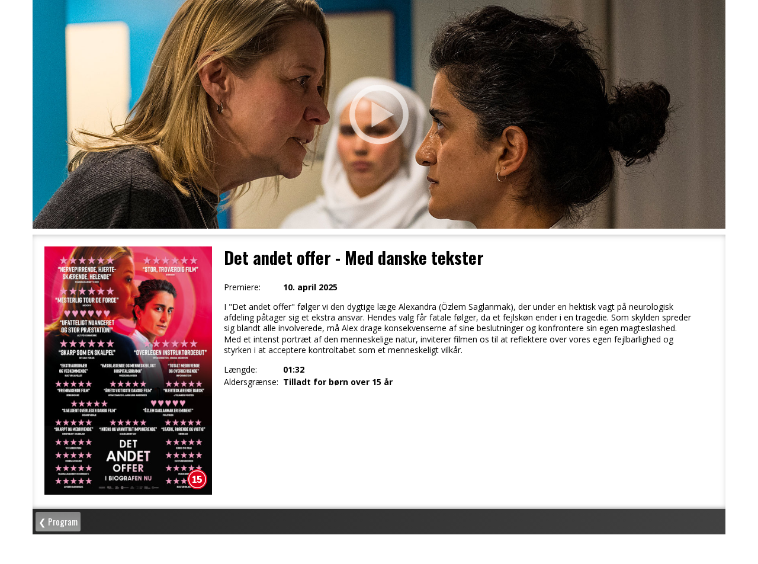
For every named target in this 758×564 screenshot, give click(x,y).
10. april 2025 (310, 287)
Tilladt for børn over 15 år (338, 382)
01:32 (293, 369)
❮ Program (58, 521)
